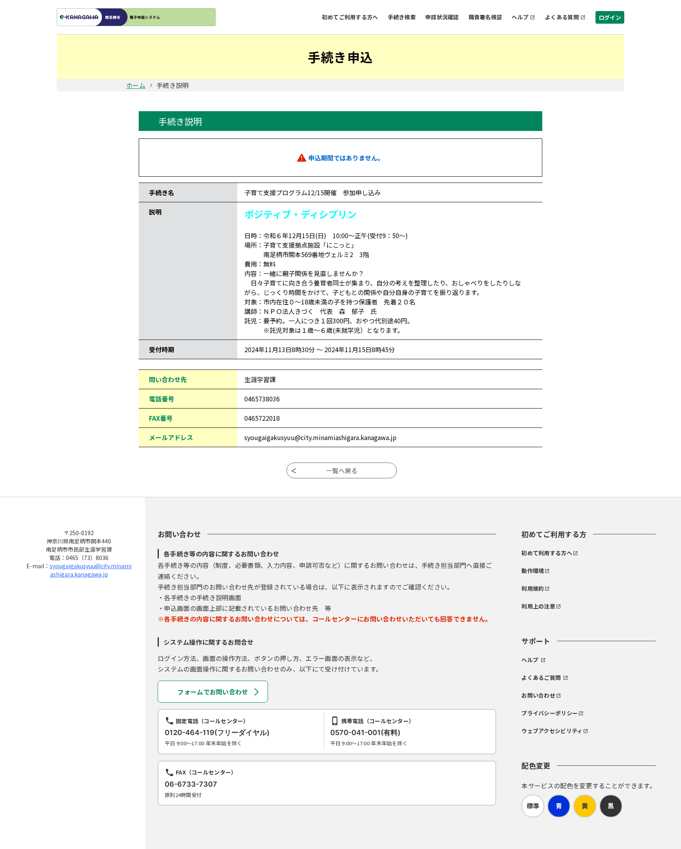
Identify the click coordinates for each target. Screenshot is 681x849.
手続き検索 (402, 17)
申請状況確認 (442, 17)
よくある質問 (562, 17)
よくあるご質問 (541, 677)
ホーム (135, 85)
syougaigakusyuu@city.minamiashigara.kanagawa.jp (91, 570)
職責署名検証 (485, 17)
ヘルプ (520, 17)
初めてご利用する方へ (350, 17)
